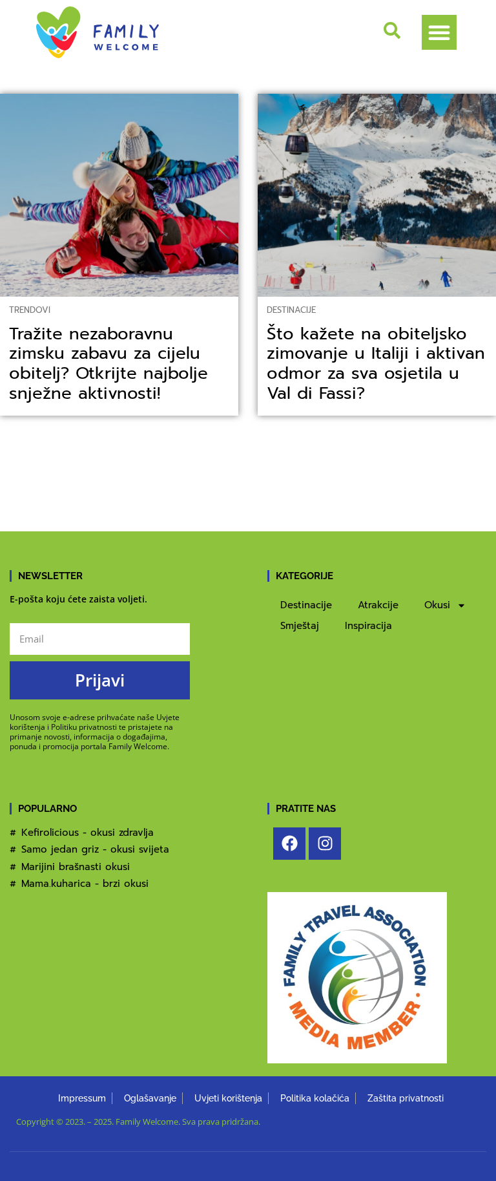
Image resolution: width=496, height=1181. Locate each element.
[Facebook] (289, 843)
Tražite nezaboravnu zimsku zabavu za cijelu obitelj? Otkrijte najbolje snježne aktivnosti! (108, 363)
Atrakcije (378, 605)
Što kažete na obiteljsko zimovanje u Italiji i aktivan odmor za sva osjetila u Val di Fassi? (376, 363)
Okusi (437, 605)
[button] (439, 32)
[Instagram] (325, 843)
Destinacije (291, 310)
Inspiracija (368, 626)
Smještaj (299, 626)
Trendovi (29, 310)
